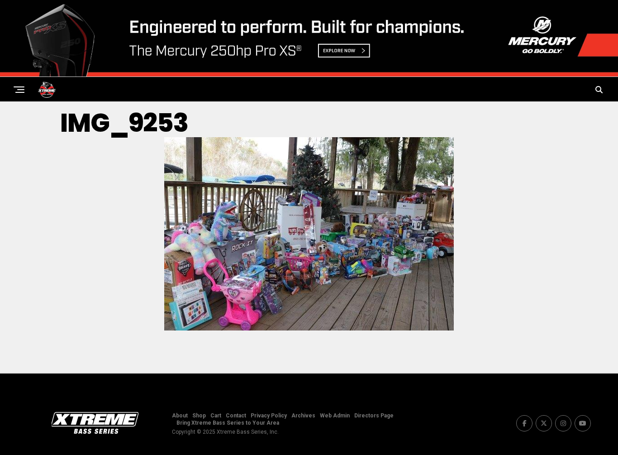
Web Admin (335, 415)
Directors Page (374, 415)
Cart (215, 415)
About (180, 415)
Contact (236, 415)
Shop (199, 415)
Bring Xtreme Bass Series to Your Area (227, 423)
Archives (303, 415)
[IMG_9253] (309, 328)
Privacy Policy (269, 415)
